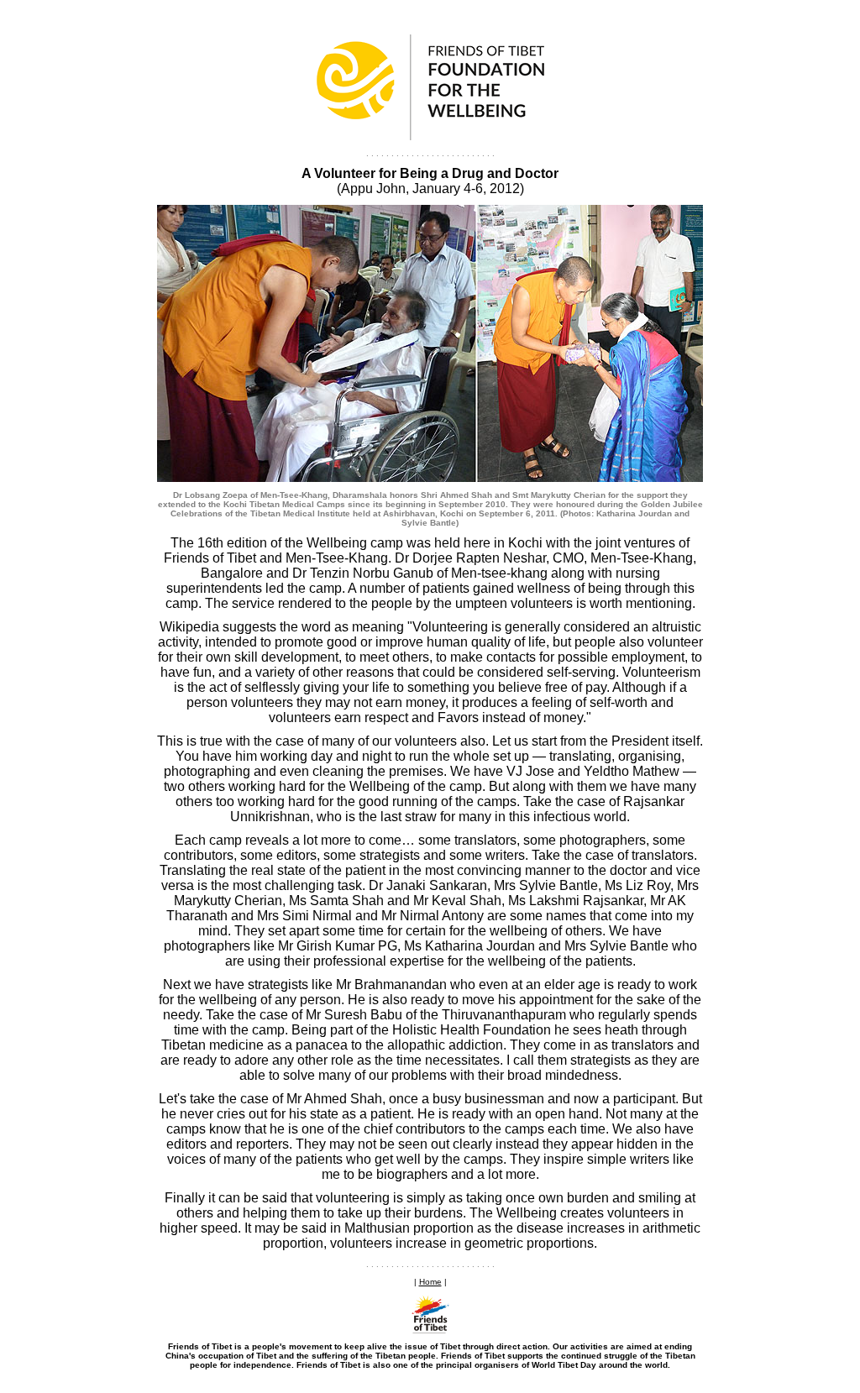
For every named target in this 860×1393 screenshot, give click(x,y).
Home (430, 1281)
